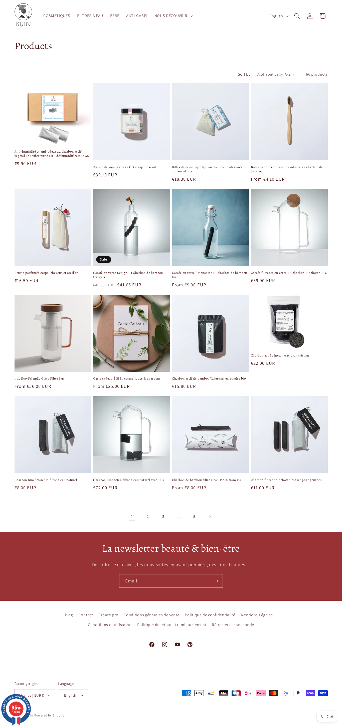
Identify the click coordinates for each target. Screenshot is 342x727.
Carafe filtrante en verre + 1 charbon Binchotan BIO (289, 273)
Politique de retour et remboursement (172, 624)
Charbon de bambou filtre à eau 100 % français (206, 480)
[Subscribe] (216, 581)
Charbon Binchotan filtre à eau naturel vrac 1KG (128, 480)
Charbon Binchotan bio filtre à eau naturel (46, 480)
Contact (86, 615)
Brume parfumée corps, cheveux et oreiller (46, 273)
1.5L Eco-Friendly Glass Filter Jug (39, 379)
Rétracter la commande (233, 624)
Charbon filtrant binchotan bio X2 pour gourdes (286, 480)
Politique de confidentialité (210, 615)
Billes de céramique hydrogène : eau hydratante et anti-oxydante (209, 169)
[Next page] (210, 516)
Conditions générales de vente (151, 615)
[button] (173, 16)
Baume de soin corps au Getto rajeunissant (124, 167)
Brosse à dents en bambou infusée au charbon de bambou (287, 169)
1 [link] (132, 516)
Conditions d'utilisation (110, 624)
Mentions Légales (257, 615)
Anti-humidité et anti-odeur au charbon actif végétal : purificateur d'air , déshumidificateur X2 (52, 154)
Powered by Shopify (49, 715)
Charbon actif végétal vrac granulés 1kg (280, 355)
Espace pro (108, 615)
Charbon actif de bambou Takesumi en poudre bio (209, 379)
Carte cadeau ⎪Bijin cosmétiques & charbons (126, 379)
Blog (69, 615)
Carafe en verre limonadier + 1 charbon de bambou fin (209, 275)
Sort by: (245, 74)
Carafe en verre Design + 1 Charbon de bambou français (128, 275)
